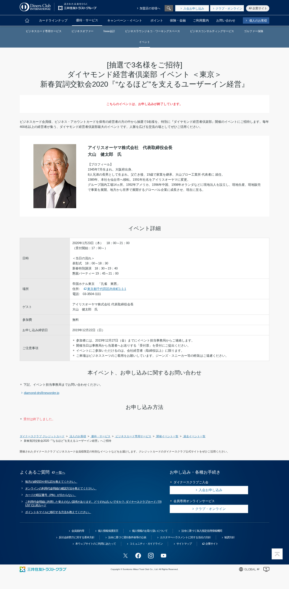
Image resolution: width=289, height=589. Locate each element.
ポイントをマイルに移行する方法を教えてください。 (58, 512)
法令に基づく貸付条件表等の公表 (127, 537)
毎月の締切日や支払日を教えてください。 (51, 481)
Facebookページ (138, 555)
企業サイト (259, 8)
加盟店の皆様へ (150, 8)
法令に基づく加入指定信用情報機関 (201, 530)
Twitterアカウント (125, 555)
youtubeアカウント (163, 555)
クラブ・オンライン (229, 8)
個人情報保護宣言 (108, 530)
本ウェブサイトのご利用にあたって (95, 543)
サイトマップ (184, 543)
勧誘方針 (229, 537)
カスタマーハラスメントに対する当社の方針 (185, 537)
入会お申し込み (193, 8)
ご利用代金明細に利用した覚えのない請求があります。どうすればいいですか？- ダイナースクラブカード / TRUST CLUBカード (93, 503)
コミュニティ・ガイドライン (146, 543)
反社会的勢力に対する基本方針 (76, 537)
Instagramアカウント (151, 555)
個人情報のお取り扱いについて (150, 530)
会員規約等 (78, 530)
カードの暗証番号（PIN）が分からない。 (50, 495)
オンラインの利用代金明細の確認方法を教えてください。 (61, 488)
